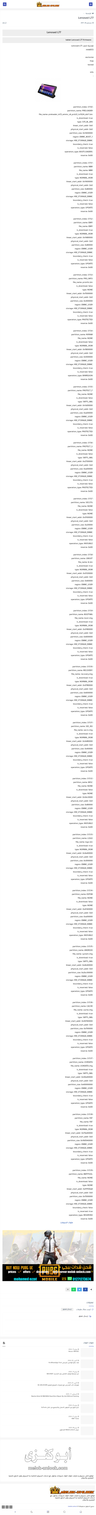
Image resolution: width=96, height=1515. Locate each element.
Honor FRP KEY (73, 1351)
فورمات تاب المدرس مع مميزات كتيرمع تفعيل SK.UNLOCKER (58, 1385)
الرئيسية (88, 13)
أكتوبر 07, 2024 (72, 1383)
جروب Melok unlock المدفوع (69, 1430)
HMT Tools (75, 1419)
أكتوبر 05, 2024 (72, 1360)
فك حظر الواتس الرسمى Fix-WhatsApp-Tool (64, 1363)
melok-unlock (72, 1506)
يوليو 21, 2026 (72, 1416)
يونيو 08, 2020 (73, 1428)
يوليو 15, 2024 (72, 1349)
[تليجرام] (7, 1507)
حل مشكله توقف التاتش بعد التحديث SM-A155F (63, 1374)
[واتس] (3, 1507)
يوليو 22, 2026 (72, 1405)
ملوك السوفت (66, 1223)
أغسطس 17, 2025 (71, 1394)
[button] (85, 1289)
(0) (3, 23)
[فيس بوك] (10, 1507)
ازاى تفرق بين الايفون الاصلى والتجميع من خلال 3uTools (60, 1407)
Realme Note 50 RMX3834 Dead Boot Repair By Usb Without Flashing (55, 1396)
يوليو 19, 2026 (72, 1372)
